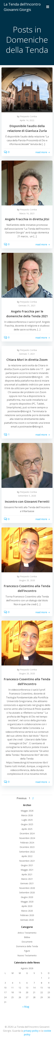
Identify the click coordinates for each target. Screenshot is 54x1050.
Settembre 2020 (27, 892)
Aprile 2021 (27, 874)
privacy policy (31, 1030)
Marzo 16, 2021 (27, 213)
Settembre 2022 (27, 851)
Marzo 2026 (27, 815)
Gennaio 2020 (27, 919)
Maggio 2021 (27, 869)
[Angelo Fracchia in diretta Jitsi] (27, 182)
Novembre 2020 (27, 888)
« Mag (25, 1006)
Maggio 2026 (27, 810)
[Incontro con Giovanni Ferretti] (27, 465)
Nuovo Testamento (27, 955)
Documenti (27, 941)
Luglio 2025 (27, 819)
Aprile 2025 (27, 829)
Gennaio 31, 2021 (27, 305)
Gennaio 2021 (27, 883)
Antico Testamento (27, 932)
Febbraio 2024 (27, 842)
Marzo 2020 (27, 910)
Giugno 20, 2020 (27, 580)
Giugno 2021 (27, 865)
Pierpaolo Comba (28, 116)
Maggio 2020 (27, 901)
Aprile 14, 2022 (27, 120)
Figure (27, 950)
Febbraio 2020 (27, 915)
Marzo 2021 (27, 878)
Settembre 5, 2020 (27, 495)
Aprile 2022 (27, 856)
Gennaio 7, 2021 (27, 353)
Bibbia (27, 937)
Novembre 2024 (27, 838)
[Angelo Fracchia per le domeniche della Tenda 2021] (27, 275)
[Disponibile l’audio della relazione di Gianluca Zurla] (27, 89)
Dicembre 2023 (27, 847)
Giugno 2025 (27, 824)
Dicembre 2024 (27, 833)
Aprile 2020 (27, 906)
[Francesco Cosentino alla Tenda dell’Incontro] (27, 549)
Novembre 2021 (27, 860)
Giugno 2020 (27, 897)
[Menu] (47, 6)
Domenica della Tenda (27, 946)
